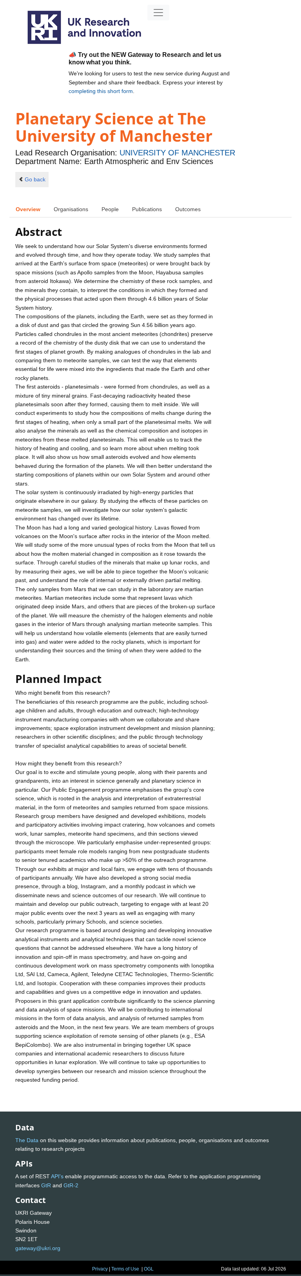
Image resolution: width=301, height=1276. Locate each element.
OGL (149, 1269)
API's (57, 1176)
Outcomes (188, 209)
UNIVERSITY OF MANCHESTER (177, 152)
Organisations (71, 209)
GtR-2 (70, 1185)
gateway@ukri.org (37, 1248)
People (110, 209)
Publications (147, 209)
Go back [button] (35, 179)
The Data (26, 1140)
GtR (46, 1185)
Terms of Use (125, 1269)
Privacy (100, 1269)
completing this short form (101, 91)
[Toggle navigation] (158, 12)
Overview (28, 209)
